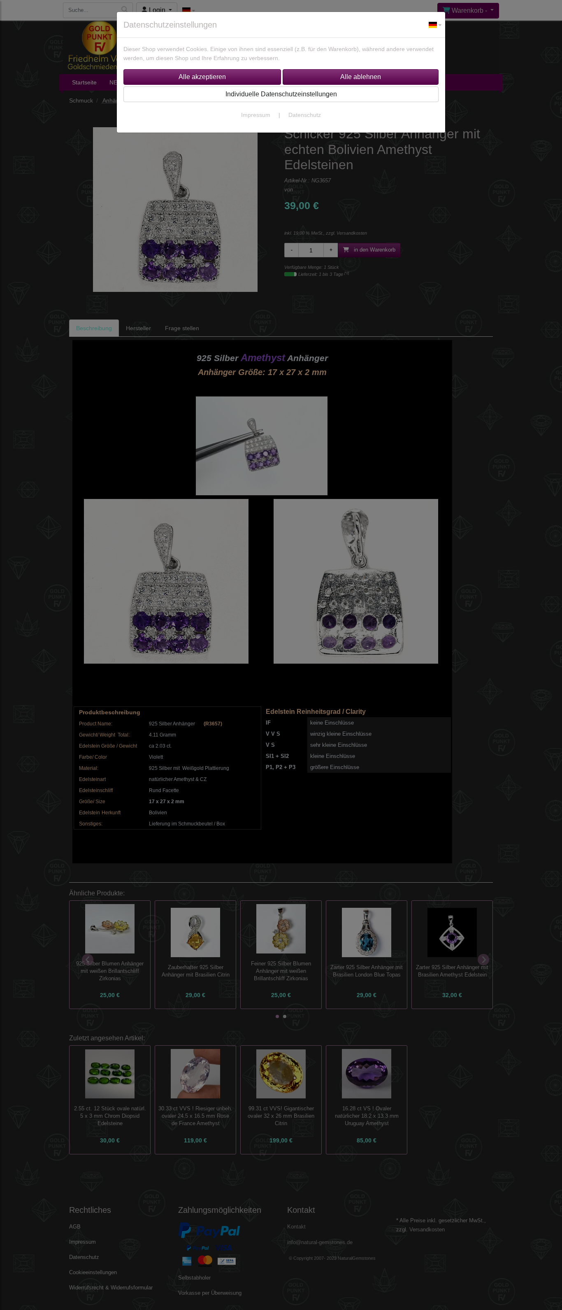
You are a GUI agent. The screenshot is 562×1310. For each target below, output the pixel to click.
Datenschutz (304, 115)
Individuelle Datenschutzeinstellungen (281, 94)
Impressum (255, 115)
